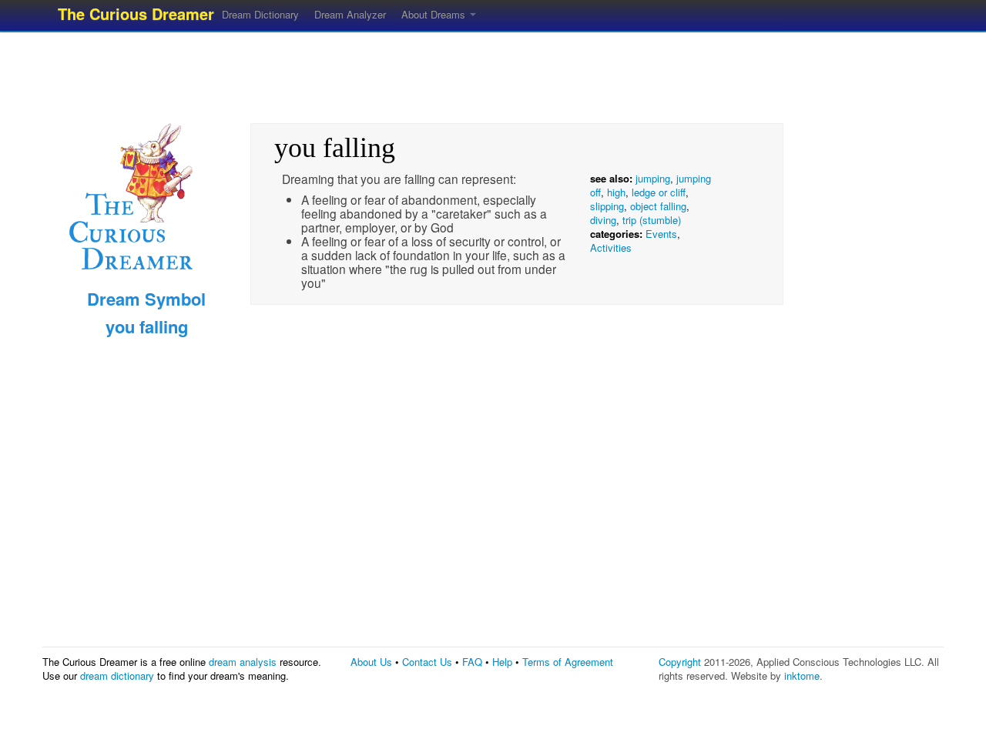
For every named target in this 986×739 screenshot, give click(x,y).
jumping (653, 178)
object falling (658, 206)
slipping (607, 206)
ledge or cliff (659, 192)
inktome (802, 675)
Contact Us (427, 661)
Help (502, 661)
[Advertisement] (493, 73)
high (616, 192)
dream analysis (243, 661)
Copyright (680, 661)
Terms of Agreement (567, 661)
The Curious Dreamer (136, 13)
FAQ (472, 661)
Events (661, 233)
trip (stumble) (651, 219)
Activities (611, 247)
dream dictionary (117, 675)
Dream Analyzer (350, 14)
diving (603, 219)
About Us (371, 661)
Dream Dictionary (260, 14)
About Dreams (434, 14)
